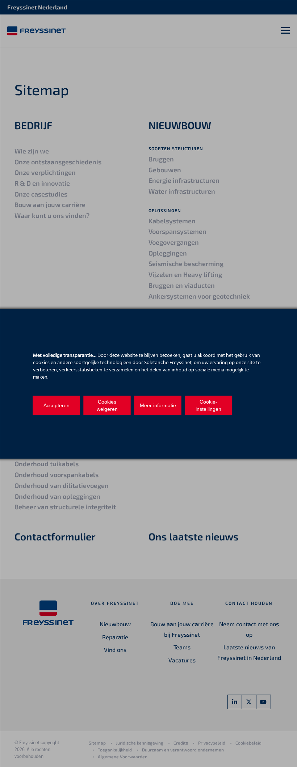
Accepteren (56, 405)
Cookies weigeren (107, 405)
